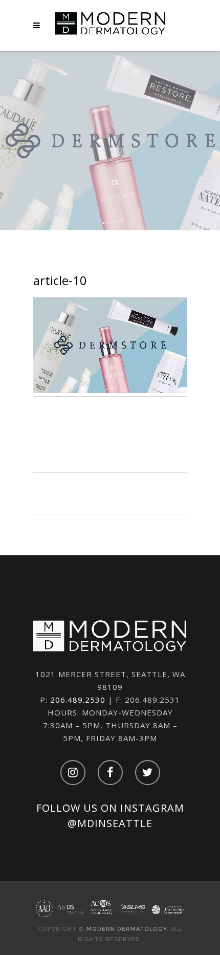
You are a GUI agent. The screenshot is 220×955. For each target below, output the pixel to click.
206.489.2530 (77, 699)
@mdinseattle (110, 823)
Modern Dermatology (126, 929)
